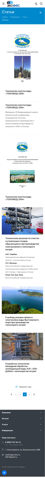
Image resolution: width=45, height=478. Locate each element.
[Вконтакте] (4, 472)
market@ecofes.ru (12, 455)
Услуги (5, 424)
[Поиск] (41, 4)
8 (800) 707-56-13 (13, 442)
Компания (6, 413)
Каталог (5, 418)
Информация (7, 430)
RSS (40, 12)
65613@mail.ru (11, 457)
